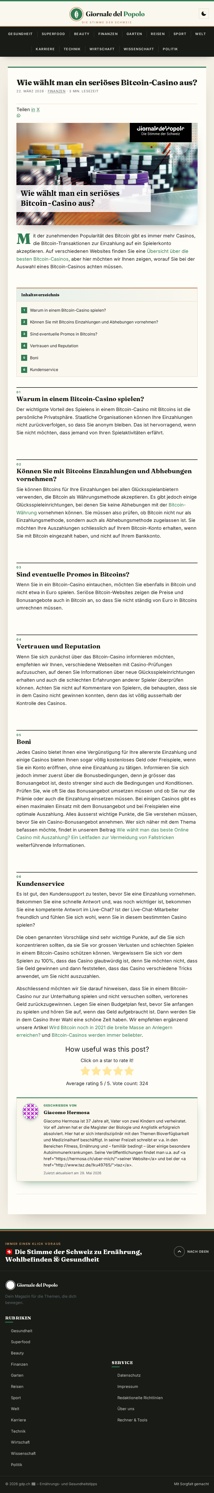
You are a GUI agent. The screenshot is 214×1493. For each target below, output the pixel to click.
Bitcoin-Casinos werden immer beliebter (97, 1035)
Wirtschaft (102, 49)
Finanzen (108, 34)
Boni (30, 357)
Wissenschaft (139, 49)
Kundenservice (40, 369)
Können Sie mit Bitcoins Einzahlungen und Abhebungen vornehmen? (90, 322)
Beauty (82, 34)
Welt (200, 34)
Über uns (125, 1408)
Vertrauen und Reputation (51, 345)
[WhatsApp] (107, 115)
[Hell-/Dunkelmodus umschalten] (204, 14)
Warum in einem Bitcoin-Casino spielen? (64, 310)
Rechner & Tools (132, 1420)
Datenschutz (129, 1375)
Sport (180, 34)
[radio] (85, 1072)
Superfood (53, 34)
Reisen (158, 34)
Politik (170, 49)
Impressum (127, 1386)
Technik (72, 49)
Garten (134, 34)
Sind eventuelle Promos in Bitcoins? (60, 334)
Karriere (45, 49)
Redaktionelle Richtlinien (140, 1397)
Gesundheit (20, 34)
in (33, 109)
